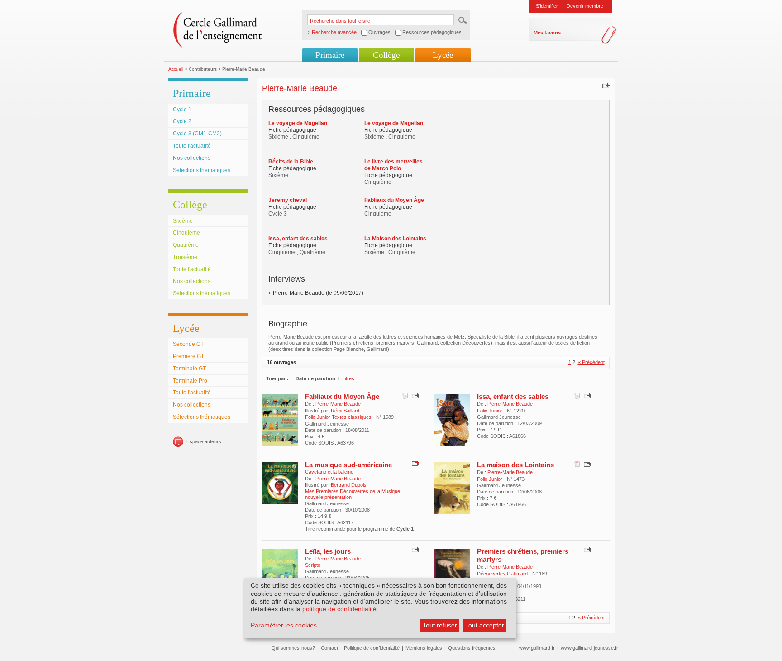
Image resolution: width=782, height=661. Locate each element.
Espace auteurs (203, 441)
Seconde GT (188, 344)
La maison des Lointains (515, 465)
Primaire (329, 55)
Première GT (188, 356)
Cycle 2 (182, 121)
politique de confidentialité (339, 609)
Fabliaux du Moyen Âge (342, 396)
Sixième (183, 221)
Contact (329, 648)
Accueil (175, 69)
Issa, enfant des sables (512, 396)
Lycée (443, 55)
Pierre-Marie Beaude (338, 404)
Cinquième (186, 233)
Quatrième (186, 245)
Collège (386, 55)
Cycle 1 (182, 109)
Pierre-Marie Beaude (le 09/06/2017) (318, 293)
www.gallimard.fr (537, 648)
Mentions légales (423, 648)
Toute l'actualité (192, 146)
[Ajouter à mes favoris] (605, 85)
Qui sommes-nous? (293, 648)
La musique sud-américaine (348, 465)
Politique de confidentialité (372, 648)
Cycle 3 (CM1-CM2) (197, 133)
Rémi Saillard (345, 410)
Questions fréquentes (472, 648)
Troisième (185, 257)
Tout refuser (440, 625)
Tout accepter (484, 625)
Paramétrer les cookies (284, 625)
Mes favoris (547, 32)
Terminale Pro (190, 381)
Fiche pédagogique (292, 130)
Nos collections (191, 158)
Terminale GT (189, 368)
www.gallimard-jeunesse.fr (589, 648)
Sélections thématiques (201, 170)
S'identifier (547, 6)
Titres (348, 378)
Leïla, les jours (328, 551)
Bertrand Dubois (349, 485)
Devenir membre (585, 6)
